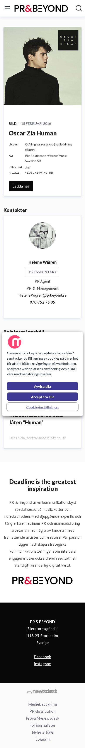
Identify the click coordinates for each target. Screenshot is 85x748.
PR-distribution (42, 711)
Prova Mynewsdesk (42, 718)
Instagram (42, 663)
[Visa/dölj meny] (7, 8)
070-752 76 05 (42, 302)
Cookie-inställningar (42, 407)
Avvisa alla (42, 386)
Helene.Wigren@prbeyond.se (42, 295)
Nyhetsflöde (42, 732)
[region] (42, 374)
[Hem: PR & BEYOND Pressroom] (41, 8)
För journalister (42, 725)
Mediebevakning (42, 704)
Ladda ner (20, 186)
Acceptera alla (42, 397)
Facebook (42, 656)
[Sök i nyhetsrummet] (78, 8)
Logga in (42, 739)
